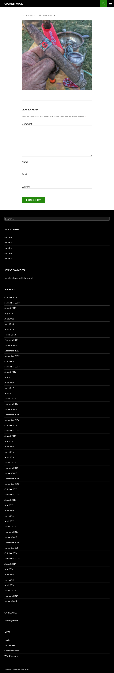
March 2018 (10, 334)
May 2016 (9, 452)
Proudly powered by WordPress (16, 669)
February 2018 (11, 340)
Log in (7, 640)
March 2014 (10, 590)
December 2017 (11, 350)
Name (25, 161)
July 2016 (8, 441)
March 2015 (10, 526)
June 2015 (9, 510)
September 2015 (12, 494)
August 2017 (10, 372)
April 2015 (9, 521)
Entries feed (9, 645)
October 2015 (10, 489)
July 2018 (8, 313)
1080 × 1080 (47, 15)
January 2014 (10, 601)
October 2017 (10, 361)
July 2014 (8, 569)
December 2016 (11, 414)
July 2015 (8, 505)
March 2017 (10, 398)
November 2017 (11, 356)
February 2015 (11, 532)
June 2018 (9, 318)
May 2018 (9, 324)
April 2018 (9, 329)
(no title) (8, 237)
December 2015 (11, 478)
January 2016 (10, 473)
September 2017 (12, 366)
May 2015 (9, 516)
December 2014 (11, 542)
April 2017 (9, 393)
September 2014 (12, 558)
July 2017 (8, 377)
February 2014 (11, 596)
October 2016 (10, 425)
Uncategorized (11, 620)
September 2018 (12, 302)
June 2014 (9, 574)
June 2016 (9, 446)
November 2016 (11, 420)
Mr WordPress (11, 278)
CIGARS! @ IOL (13, 3)
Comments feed (11, 650)
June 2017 (9, 382)
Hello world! (27, 278)
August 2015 (10, 500)
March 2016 (10, 462)
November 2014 (11, 548)
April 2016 (9, 457)
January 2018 (10, 345)
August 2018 (10, 308)
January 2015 (10, 537)
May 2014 (9, 580)
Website (26, 186)
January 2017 (10, 409)
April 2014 (9, 585)
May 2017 (9, 388)
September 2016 (12, 430)
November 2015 (11, 484)
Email (24, 174)
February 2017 (11, 404)
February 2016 (11, 468)
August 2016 (10, 436)
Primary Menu (110, 3)
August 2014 (10, 564)
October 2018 (10, 297)
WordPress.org (11, 656)
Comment (27, 123)
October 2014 (10, 553)
